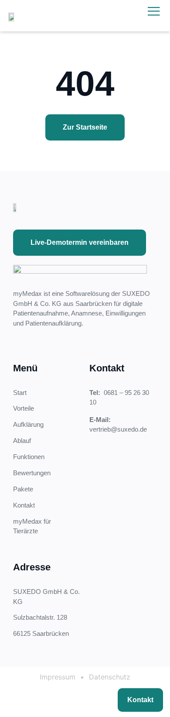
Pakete (23, 489)
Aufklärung (28, 424)
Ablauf (22, 440)
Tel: (96, 392)
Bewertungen (32, 473)
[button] (154, 11)
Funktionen (28, 456)
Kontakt (24, 505)
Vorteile (23, 408)
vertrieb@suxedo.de (118, 429)
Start (20, 392)
